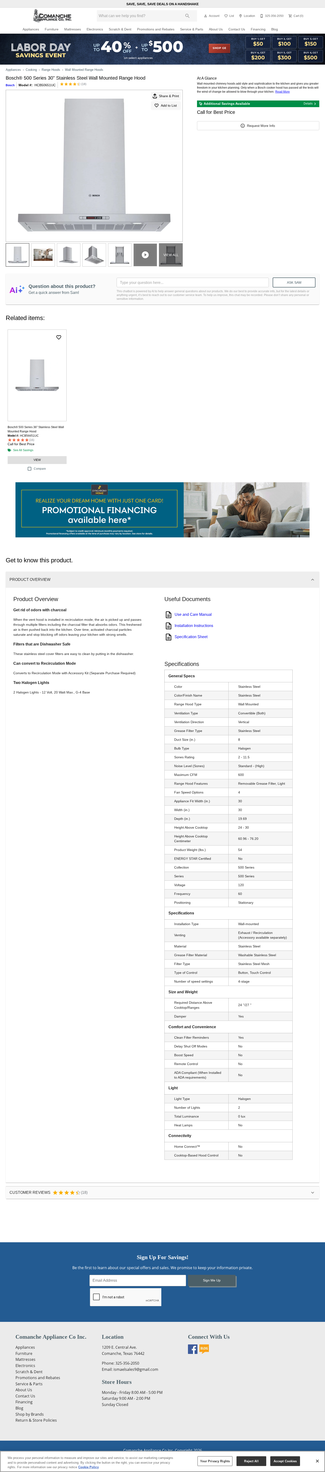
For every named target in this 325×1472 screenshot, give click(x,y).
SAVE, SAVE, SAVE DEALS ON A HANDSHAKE (162, 4)
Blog (274, 29)
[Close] (317, 1461)
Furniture (52, 29)
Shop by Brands (29, 1414)
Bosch (10, 85)
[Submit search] (187, 16)
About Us (216, 29)
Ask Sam (294, 282)
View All (170, 255)
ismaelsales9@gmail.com (135, 1369)
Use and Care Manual (193, 614)
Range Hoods (51, 70)
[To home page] (52, 16)
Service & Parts (191, 29)
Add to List (169, 105)
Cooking (31, 70)
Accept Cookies (285, 1461)
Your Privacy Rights (215, 1461)
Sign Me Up (212, 1280)
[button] (205, 16)
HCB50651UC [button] (45, 85)
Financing (258, 29)
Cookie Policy (88, 1467)
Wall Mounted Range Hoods (84, 70)
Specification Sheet (191, 637)
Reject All (251, 1461)
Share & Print (169, 96)
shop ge (219, 48)
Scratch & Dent (120, 29)
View (37, 460)
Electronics (95, 29)
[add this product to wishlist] (58, 337)
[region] (162, 1461)
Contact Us (236, 29)
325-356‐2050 (127, 1363)
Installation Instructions (194, 626)
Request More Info (261, 126)
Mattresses (72, 29)
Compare (40, 468)
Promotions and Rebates (155, 29)
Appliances (31, 29)
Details (308, 103)
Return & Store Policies (36, 1420)
